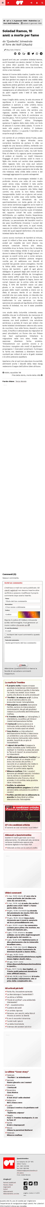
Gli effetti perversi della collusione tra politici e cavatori (23, 788)
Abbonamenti (8, 1191)
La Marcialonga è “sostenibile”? (20, 994)
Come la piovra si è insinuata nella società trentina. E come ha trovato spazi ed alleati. (21, 726)
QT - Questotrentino (15, 1005)
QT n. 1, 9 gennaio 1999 (17, 21)
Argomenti (7, 1187)
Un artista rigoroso (15, 1011)
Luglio (22, 1106)
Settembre (14, 1101)
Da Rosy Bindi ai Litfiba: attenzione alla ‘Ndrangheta (23, 797)
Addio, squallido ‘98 (12, 373)
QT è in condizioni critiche (17, 825)
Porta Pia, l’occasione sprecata (19, 991)
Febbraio (18, 1076)
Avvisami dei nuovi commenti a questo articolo (22, 636)
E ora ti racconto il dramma (18, 1018)
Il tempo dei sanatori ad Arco (19, 1027)
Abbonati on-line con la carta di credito (22, 848)
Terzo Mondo (21, 381)
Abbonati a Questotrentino (18, 835)
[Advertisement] (22, 477)
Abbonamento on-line (11, 1193)
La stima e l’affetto (15, 997)
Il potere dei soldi (14, 1008)
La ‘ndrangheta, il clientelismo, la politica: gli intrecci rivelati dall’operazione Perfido (23, 719)
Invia (23, 665)
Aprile (15, 1124)
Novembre (12, 1091)
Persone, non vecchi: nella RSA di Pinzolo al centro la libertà (21, 1014)
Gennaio (19, 1081)
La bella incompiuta (15, 1024)
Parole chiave (8, 1185)
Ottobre (18, 1096)
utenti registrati (11, 590)
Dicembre (11, 1086)
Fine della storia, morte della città (26, 375)
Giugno (15, 1111)
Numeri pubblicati (9, 1182)
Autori (5, 1189)
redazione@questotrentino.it (27, 1170)
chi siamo (20, 1173)
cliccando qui (22, 625)
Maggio (22, 1117)
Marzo (19, 1129)
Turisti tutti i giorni (15, 1021)
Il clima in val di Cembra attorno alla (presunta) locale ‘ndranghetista (22, 699)
